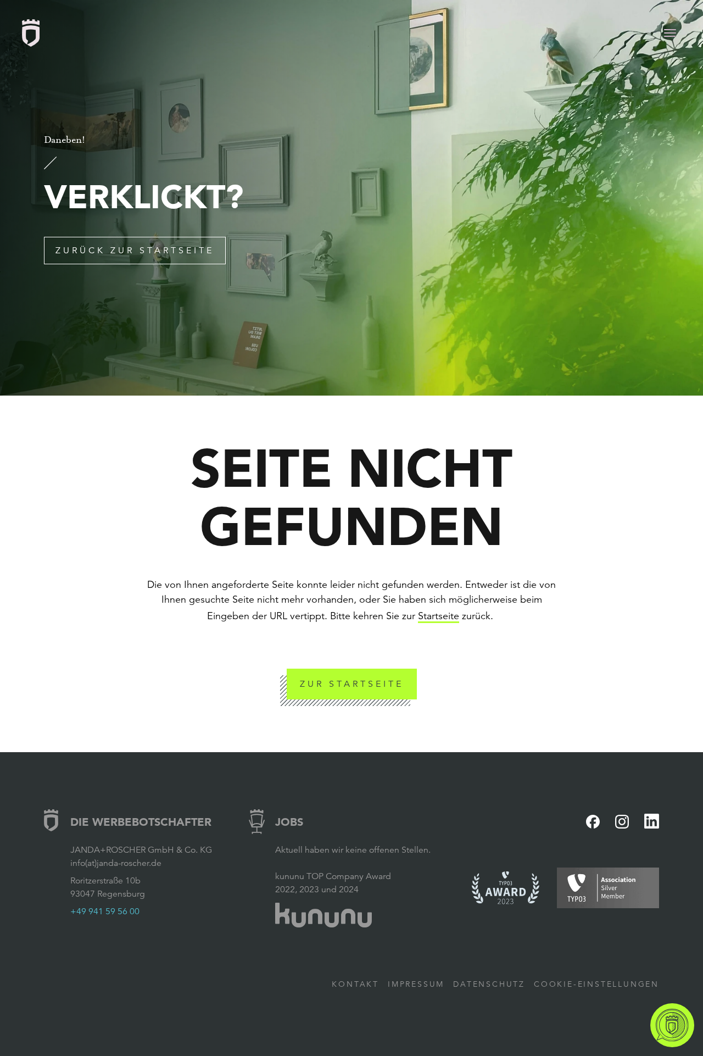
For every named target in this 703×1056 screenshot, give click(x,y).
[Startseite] (31, 33)
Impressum (416, 984)
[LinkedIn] (651, 821)
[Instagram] (622, 822)
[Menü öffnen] (670, 33)
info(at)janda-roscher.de (115, 863)
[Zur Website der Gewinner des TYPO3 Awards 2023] (506, 888)
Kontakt (355, 984)
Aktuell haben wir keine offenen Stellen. (353, 849)
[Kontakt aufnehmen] (672, 1025)
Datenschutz (489, 984)
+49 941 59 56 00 (105, 911)
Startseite (438, 616)
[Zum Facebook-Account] (593, 822)
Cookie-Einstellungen (596, 984)
